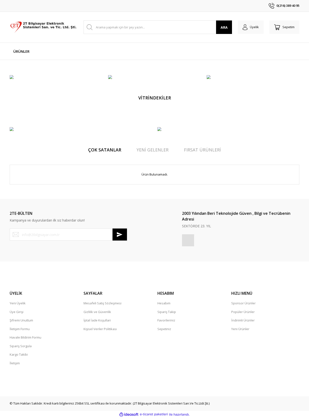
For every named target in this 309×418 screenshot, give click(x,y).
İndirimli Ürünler (243, 320)
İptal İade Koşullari (97, 320)
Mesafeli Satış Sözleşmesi (102, 303)
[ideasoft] (129, 414)
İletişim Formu (20, 329)
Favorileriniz (166, 320)
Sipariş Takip (166, 312)
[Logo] (44, 27)
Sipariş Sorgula (21, 346)
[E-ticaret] (154, 414)
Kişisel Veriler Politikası (100, 329)
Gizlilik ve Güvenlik (97, 312)
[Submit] (119, 235)
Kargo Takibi (19, 354)
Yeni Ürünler (240, 329)
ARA (224, 27)
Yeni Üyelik (18, 303)
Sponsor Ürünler (243, 303)
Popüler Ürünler (243, 312)
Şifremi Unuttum (21, 320)
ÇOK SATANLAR (104, 150)
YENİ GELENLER (153, 150)
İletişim (15, 363)
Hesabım (163, 303)
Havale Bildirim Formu (25, 337)
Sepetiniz (164, 329)
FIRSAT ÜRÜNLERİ (202, 150)
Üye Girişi (16, 312)
